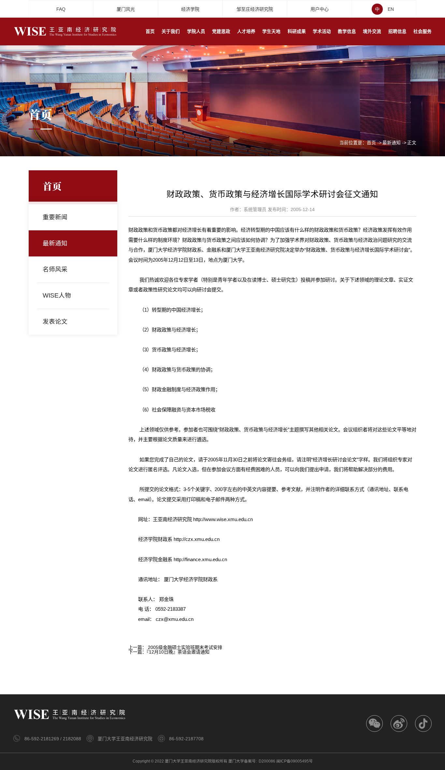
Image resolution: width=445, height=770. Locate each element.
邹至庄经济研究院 (255, 9)
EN (391, 9)
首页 (371, 143)
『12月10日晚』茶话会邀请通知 (178, 651)
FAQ (60, 9)
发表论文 (55, 321)
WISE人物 (57, 295)
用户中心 (319, 9)
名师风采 (55, 269)
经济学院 (190, 9)
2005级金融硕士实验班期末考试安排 (185, 647)
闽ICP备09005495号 (294, 761)
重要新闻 (55, 217)
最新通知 (391, 143)
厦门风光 (126, 9)
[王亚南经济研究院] (65, 31)
